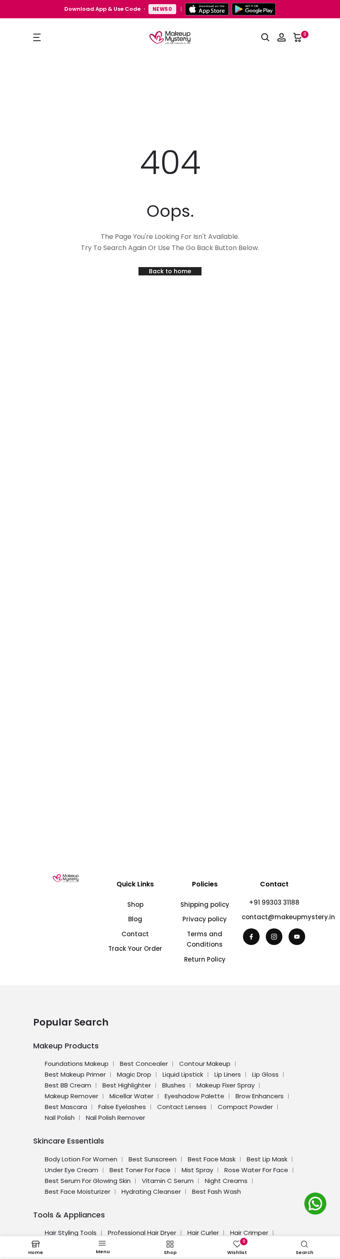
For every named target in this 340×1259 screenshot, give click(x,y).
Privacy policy (204, 919)
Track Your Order (135, 948)
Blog (135, 919)
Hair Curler (203, 1232)
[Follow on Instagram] (274, 936)
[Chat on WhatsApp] (316, 1205)
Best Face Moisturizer (77, 1191)
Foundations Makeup (77, 1063)
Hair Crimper (249, 1232)
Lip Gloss (265, 1074)
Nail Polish (60, 1117)
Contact (135, 934)
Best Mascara (66, 1106)
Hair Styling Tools (71, 1232)
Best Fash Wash (216, 1191)
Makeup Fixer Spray (226, 1085)
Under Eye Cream (71, 1170)
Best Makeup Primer (75, 1074)
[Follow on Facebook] (251, 936)
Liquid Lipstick (183, 1074)
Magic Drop (134, 1074)
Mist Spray (197, 1170)
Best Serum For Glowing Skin (88, 1180)
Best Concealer (144, 1063)
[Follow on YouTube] (297, 936)
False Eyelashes (122, 1106)
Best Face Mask (212, 1159)
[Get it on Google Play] (254, 9)
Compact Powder (245, 1106)
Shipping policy (204, 904)
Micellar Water (131, 1096)
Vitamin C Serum (168, 1180)
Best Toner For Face (139, 1170)
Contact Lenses (181, 1106)
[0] (297, 37)
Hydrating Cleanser (151, 1191)
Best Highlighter (126, 1085)
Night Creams (226, 1180)
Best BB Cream (68, 1085)
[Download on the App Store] (207, 9)
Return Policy (205, 959)
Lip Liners (227, 1074)
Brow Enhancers (260, 1096)
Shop (135, 904)
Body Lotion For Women (81, 1159)
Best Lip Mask (267, 1159)
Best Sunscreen (153, 1159)
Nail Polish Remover (115, 1117)
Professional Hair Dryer (142, 1232)
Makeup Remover (71, 1096)
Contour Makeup (205, 1063)
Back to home (170, 271)
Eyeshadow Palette (194, 1096)
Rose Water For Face (256, 1170)
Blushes (173, 1085)
